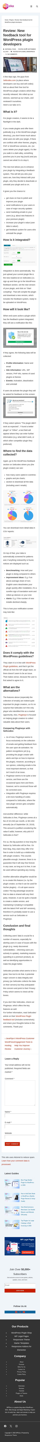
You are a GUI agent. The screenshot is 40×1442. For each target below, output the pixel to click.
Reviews (21, 1388)
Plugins (23, 51)
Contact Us (21, 1369)
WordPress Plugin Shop (21, 1333)
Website (8, 1133)
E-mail (7, 1122)
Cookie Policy (21, 1374)
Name (7, 1112)
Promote (21, 1364)
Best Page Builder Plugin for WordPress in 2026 (27, 1182)
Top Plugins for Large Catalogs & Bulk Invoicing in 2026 (27, 1223)
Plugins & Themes (21, 1393)
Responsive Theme (21, 1340)
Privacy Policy (21, 1372)
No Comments (12, 54)
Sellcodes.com (9, 80)
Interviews (21, 1386)
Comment (9, 1079)
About (21, 1362)
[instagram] (17, 1426)
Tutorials (21, 1391)
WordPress (30, 51)
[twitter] (11, 1426)
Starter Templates (21, 1343)
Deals (21, 1396)
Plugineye (22, 715)
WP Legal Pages (21, 1336)
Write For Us (21, 1367)
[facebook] (5, 1426)
